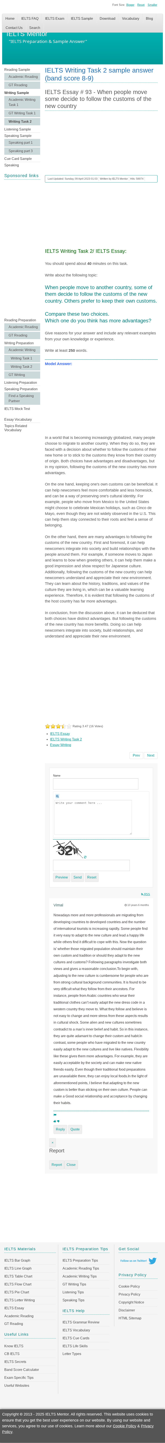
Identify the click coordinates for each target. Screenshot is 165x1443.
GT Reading (18, 85)
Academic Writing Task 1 (22, 102)
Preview (61, 877)
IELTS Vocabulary (76, 1330)
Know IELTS (13, 1346)
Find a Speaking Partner (21, 398)
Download (107, 18)
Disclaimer (127, 1310)
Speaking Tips (73, 1300)
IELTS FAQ (29, 18)
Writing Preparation (19, 343)
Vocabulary (130, 18)
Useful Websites (16, 1385)
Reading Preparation (20, 320)
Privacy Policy (129, 1294)
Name (56, 775)
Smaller (152, 4)
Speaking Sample (18, 136)
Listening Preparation (20, 382)
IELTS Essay (60, 734)
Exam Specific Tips (19, 1377)
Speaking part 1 (21, 142)
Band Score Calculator (21, 1370)
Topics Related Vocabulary (15, 428)
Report (57, 1165)
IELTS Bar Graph (17, 1260)
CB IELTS (12, 1354)
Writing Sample (16, 93)
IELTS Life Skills (75, 1346)
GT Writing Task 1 (22, 113)
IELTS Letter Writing (19, 1300)
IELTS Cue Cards (76, 1338)
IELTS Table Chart (18, 1276)
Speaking (11, 165)
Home (10, 18)
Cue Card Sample (18, 159)
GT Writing (17, 375)
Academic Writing (22, 350)
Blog (149, 18)
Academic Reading (23, 77)
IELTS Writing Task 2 (66, 739)
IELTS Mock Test (17, 409)
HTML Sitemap (130, 1318)
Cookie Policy (129, 1286)
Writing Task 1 (21, 358)
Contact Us (14, 28)
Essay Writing (60, 745)
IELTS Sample (82, 18)
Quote (75, 1129)
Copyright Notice (131, 1302)
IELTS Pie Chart (16, 1292)
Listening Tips (73, 1292)
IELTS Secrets (15, 1362)
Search (34, 28)
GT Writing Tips (74, 1284)
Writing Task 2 (20, 121)
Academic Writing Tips (80, 1276)
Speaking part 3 (21, 151)
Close (71, 1165)
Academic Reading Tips (81, 1268)
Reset (141, 4)
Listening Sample (17, 129)
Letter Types (72, 1354)
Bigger (130, 4)
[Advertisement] (22, 248)
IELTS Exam (54, 18)
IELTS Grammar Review (81, 1322)
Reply (60, 1129)
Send (77, 877)
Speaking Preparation (21, 389)
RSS (146, 894)
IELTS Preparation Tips (80, 1260)
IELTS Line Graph (18, 1268)
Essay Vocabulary (18, 419)
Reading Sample (17, 69)
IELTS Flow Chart (17, 1284)
